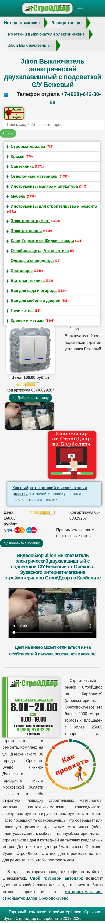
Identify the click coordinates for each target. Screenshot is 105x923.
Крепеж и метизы (27, 320)
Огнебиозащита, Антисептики (40, 251)
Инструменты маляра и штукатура (44, 186)
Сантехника (22, 166)
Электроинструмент (30, 221)
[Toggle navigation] (77, 7)
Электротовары (26, 231)
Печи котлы (22, 310)
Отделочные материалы (35, 176)
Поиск (8, 133)
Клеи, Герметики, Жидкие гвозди (42, 241)
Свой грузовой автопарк (58, 878)
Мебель (18, 196)
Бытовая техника (28, 281)
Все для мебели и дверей (35, 300)
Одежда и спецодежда (32, 261)
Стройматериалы (28, 146)
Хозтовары (22, 271)
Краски (17, 156)
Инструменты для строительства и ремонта (54, 206)
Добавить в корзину (33, 398)
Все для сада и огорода (34, 291)
